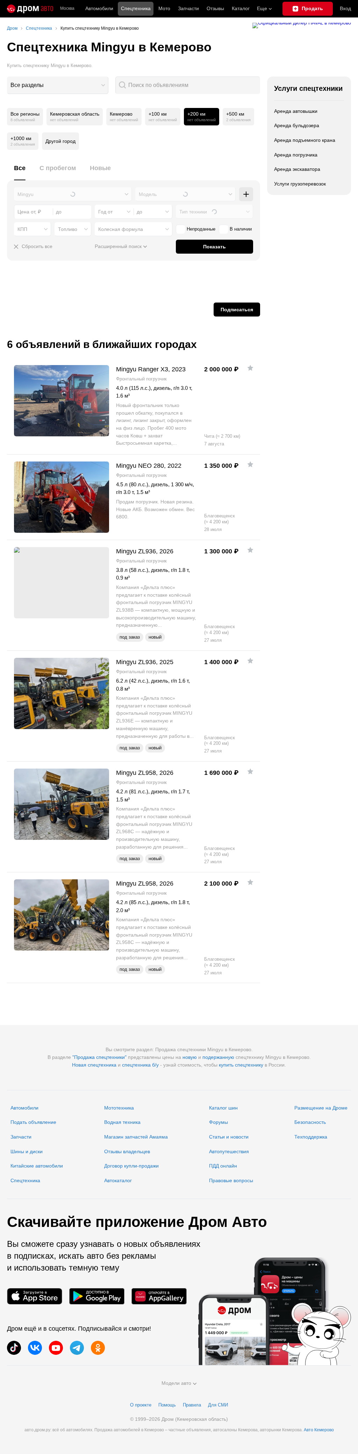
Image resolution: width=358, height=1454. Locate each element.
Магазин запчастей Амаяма (136, 1137)
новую (189, 1057)
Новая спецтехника (94, 1065)
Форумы (218, 1122)
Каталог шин (223, 1108)
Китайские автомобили (36, 1166)
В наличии (241, 229)
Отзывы (215, 8)
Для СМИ (218, 1405)
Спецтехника (25, 1180)
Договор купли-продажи (131, 1166)
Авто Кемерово (319, 1429)
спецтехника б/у (140, 1065)
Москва (67, 8)
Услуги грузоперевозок (300, 184)
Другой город (60, 141)
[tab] (20, 172)
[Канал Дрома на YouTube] (56, 1348)
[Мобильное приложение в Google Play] (96, 1296)
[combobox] (57, 85)
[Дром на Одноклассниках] (98, 1348)
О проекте (140, 1405)
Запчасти (188, 8)
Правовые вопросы (231, 1180)
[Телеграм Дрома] (77, 1348)
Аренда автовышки (295, 111)
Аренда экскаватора (297, 169)
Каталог (241, 8)
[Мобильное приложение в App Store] (34, 1296)
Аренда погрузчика (295, 155)
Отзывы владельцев (127, 1151)
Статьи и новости (229, 1137)
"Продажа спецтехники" (99, 1057)
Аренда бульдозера (296, 125)
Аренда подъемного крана (304, 140)
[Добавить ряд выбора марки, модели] (246, 194)
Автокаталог (118, 1180)
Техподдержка (310, 1137)
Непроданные (201, 229)
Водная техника (122, 1122)
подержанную (218, 1057)
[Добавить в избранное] (250, 368)
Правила (192, 1405)
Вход (345, 8)
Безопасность (310, 1122)
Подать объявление (33, 1122)
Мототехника (119, 1108)
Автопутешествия (229, 1151)
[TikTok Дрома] (14, 1348)
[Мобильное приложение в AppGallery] (159, 1296)
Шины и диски (26, 1151)
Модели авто (176, 1383)
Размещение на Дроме (321, 1108)
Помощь (167, 1405)
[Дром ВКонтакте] (35, 1348)
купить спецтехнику (241, 1065)
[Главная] (30, 8)
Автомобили (99, 8)
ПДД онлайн (223, 1166)
